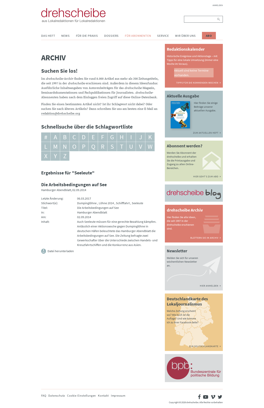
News (65, 36)
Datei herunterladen (61, 251)
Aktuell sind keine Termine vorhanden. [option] (191, 72)
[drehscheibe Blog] (194, 194)
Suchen (219, 19)
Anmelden (218, 5)
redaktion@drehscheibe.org (60, 113)
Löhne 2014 (106, 203)
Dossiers (111, 36)
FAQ (43, 395)
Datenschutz (56, 395)
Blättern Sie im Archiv (204, 237)
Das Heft (48, 36)
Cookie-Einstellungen (81, 395)
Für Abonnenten (138, 36)
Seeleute (137, 203)
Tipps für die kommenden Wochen (197, 82)
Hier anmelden (209, 285)
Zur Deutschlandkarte (203, 346)
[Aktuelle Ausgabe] (180, 114)
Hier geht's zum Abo (205, 176)
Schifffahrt (123, 203)
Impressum (118, 395)
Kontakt (103, 395)
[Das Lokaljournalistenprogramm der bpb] (194, 368)
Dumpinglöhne (87, 203)
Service (163, 36)
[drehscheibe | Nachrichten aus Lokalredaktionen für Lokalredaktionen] (73, 15)
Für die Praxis (87, 36)
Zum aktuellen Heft (205, 132)
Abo (209, 36)
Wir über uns (185, 36)
